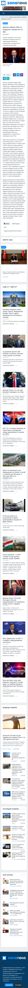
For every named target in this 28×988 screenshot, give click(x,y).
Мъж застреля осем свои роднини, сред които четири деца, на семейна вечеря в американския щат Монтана (13, 683)
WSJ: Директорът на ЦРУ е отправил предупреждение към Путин (13, 640)
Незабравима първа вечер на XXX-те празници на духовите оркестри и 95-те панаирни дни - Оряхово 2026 (17, 893)
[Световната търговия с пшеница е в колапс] (6, 828)
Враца (11, 898)
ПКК (5, 227)
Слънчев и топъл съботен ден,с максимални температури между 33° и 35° (18, 756)
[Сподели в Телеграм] (4, 78)
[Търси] (23, 13)
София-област (13, 886)
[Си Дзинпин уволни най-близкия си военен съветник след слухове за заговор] (14, 341)
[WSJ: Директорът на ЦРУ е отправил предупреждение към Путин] (14, 628)
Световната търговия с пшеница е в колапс (18, 827)
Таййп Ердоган (16, 223)
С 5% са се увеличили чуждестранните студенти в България (18, 846)
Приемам (9, 985)
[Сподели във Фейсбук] (14, 74)
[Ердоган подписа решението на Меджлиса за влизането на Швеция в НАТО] (14, 257)
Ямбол (11, 924)
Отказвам (18, 985)
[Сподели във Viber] (21, 74)
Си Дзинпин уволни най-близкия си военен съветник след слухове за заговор (13, 353)
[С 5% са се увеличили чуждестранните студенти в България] (6, 846)
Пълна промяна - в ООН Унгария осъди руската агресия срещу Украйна (12, 556)
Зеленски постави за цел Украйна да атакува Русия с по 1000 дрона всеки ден (14, 737)
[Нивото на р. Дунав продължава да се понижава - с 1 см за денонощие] (6, 913)
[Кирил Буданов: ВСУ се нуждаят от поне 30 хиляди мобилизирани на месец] (6, 854)
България (14, 761)
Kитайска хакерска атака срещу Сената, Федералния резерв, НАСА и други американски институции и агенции (13, 313)
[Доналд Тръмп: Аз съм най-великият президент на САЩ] (14, 380)
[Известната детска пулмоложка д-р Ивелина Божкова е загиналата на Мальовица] (6, 882)
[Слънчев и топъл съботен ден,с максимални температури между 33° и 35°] (6, 755)
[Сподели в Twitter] (18, 74)
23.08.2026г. (19, 886)
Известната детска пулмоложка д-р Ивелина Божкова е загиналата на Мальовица (16, 882)
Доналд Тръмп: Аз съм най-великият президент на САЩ (13, 391)
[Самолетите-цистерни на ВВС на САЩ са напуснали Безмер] (6, 922)
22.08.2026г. (15, 898)
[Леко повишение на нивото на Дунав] (6, 905)
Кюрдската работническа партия (12, 231)
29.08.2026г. (16, 749)
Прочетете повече (8, 323)
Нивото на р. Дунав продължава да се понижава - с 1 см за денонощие (17, 912)
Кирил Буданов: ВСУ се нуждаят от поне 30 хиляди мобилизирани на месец (18, 855)
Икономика (15, 788)
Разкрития (14, 775)
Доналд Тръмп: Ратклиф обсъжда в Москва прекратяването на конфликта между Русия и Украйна (13, 601)
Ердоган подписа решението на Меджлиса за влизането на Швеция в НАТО (14, 272)
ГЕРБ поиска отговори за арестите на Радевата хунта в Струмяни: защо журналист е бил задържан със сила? (18, 795)
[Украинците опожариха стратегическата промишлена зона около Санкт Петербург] (6, 931)
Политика (14, 799)
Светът (7, 17)
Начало (3, 17)
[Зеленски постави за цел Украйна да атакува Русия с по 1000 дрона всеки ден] (14, 722)
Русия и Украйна (7, 749)
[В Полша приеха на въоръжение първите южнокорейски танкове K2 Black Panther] (14, 505)
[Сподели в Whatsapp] (7, 78)
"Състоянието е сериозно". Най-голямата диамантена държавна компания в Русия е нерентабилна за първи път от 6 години (18, 782)
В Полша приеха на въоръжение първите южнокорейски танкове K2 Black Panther (12, 519)
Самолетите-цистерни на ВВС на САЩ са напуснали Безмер (17, 921)
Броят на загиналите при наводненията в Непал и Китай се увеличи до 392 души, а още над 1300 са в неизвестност (14, 474)
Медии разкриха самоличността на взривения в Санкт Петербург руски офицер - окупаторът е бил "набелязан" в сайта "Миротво (18, 769)
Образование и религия (18, 849)
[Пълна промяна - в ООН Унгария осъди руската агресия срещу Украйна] (14, 544)
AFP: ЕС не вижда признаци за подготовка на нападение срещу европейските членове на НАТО (14, 431)
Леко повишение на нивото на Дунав (17, 903)
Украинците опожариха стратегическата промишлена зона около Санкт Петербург (16, 931)
